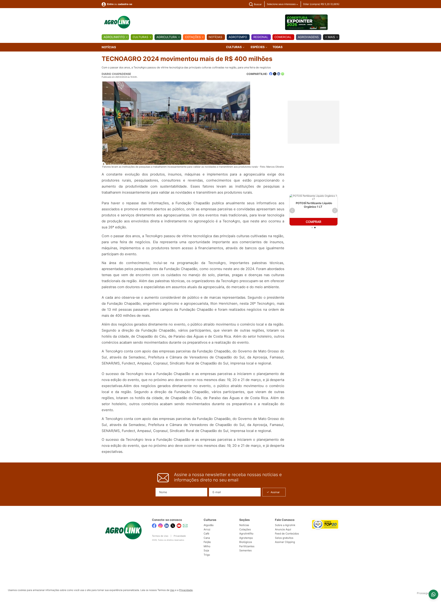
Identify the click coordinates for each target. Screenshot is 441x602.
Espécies (258, 47)
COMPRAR (313, 222)
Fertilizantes (246, 546)
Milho (207, 546)
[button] (292, 210)
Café (206, 533)
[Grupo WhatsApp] (433, 594)
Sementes (245, 550)
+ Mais (330, 37)
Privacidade (180, 535)
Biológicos (245, 542)
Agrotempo (238, 37)
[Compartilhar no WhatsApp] (282, 73)
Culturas (140, 37)
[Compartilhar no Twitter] (274, 73)
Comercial (282, 37)
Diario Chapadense (116, 74)
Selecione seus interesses (281, 4)
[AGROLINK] (117, 22)
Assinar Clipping (285, 542)
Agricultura (166, 37)
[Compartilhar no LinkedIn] (278, 74)
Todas (278, 47)
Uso (172, 590)
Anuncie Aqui (283, 529)
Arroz (207, 529)
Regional (260, 37)
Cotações (193, 37)
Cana (207, 537)
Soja (206, 550)
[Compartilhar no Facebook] (270, 73)
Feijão (207, 542)
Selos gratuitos (284, 537)
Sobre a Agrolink (285, 525)
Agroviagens (308, 37)
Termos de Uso (160, 535)
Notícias (215, 37)
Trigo (207, 554)
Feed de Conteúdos (287, 533)
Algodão (209, 525)
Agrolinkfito (114, 37)
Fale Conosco (284, 520)
